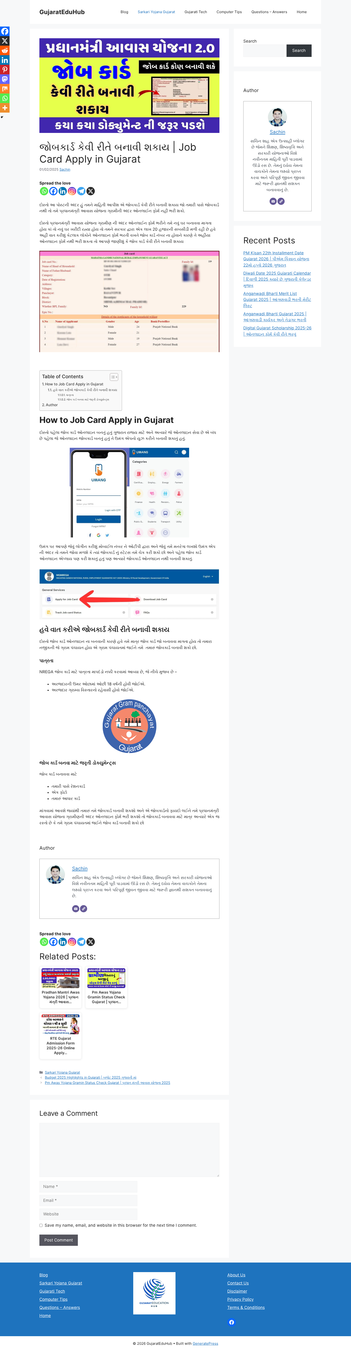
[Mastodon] (5, 79)
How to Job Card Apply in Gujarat (74, 384)
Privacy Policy (240, 1299)
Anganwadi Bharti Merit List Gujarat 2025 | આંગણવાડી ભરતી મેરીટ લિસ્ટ (277, 299)
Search (250, 41)
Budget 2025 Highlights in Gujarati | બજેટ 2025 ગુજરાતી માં (90, 1077)
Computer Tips (229, 12)
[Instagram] (72, 191)
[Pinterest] (5, 69)
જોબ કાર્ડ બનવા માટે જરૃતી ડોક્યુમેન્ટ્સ (88, 399)
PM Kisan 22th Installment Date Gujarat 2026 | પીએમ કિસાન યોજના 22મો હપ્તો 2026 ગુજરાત (276, 259)
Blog (124, 12)
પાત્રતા (70, 395)
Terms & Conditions (246, 1307)
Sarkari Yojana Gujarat (156, 12)
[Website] (83, 908)
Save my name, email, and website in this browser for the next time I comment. (121, 1225)
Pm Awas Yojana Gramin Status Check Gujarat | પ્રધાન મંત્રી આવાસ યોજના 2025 (107, 1083)
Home (302, 12)
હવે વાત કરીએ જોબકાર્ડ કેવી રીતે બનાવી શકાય (85, 390)
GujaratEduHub (62, 12)
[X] (90, 191)
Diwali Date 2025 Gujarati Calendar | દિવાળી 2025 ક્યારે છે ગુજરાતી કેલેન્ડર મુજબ (277, 279)
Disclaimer (237, 1291)
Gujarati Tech (196, 12)
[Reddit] (5, 50)
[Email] (75, 908)
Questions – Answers (269, 12)
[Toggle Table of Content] (111, 377)
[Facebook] (53, 191)
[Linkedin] (62, 191)
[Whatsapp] (44, 191)
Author (52, 405)
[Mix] (5, 88)
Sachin (64, 169)
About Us (236, 1275)
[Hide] (2, 117)
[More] (5, 108)
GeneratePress (205, 1343)
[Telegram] (81, 191)
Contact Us (238, 1283)
